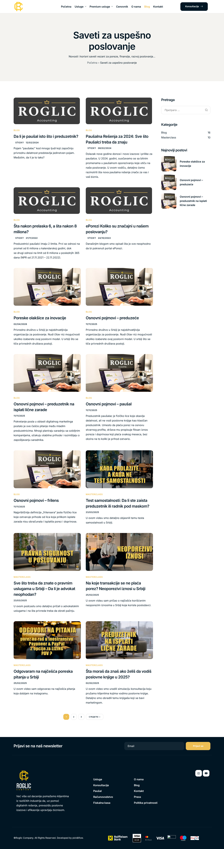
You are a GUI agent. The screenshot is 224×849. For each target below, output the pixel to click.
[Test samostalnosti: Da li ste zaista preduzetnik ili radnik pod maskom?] (119, 469)
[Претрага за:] (185, 110)
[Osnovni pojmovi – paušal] (119, 372)
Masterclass (94, 494)
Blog (147, 6)
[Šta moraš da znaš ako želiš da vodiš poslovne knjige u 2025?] (119, 640)
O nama (136, 6)
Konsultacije (192, 6)
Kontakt (158, 6)
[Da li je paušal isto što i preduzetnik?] (47, 110)
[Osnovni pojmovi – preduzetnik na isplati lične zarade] (47, 372)
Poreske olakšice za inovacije (40, 318)
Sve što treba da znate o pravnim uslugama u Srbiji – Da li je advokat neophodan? (44, 589)
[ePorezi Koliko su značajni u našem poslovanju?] (119, 200)
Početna (66, 6)
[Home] (18, 6)
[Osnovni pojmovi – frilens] (47, 469)
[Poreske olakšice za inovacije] (47, 286)
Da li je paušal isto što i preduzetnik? (46, 136)
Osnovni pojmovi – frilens (36, 500)
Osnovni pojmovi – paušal (109, 404)
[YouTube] (206, 773)
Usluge (79, 6)
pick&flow (77, 838)
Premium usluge (100, 6)
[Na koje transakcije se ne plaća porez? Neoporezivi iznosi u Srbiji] (119, 551)
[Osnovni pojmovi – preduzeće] (119, 286)
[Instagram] (198, 773)
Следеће (94, 717)
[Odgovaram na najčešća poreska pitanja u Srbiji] (47, 640)
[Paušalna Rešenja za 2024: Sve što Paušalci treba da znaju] (119, 110)
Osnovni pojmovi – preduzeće (112, 318)
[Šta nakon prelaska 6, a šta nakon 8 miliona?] (47, 200)
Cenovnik (122, 6)
